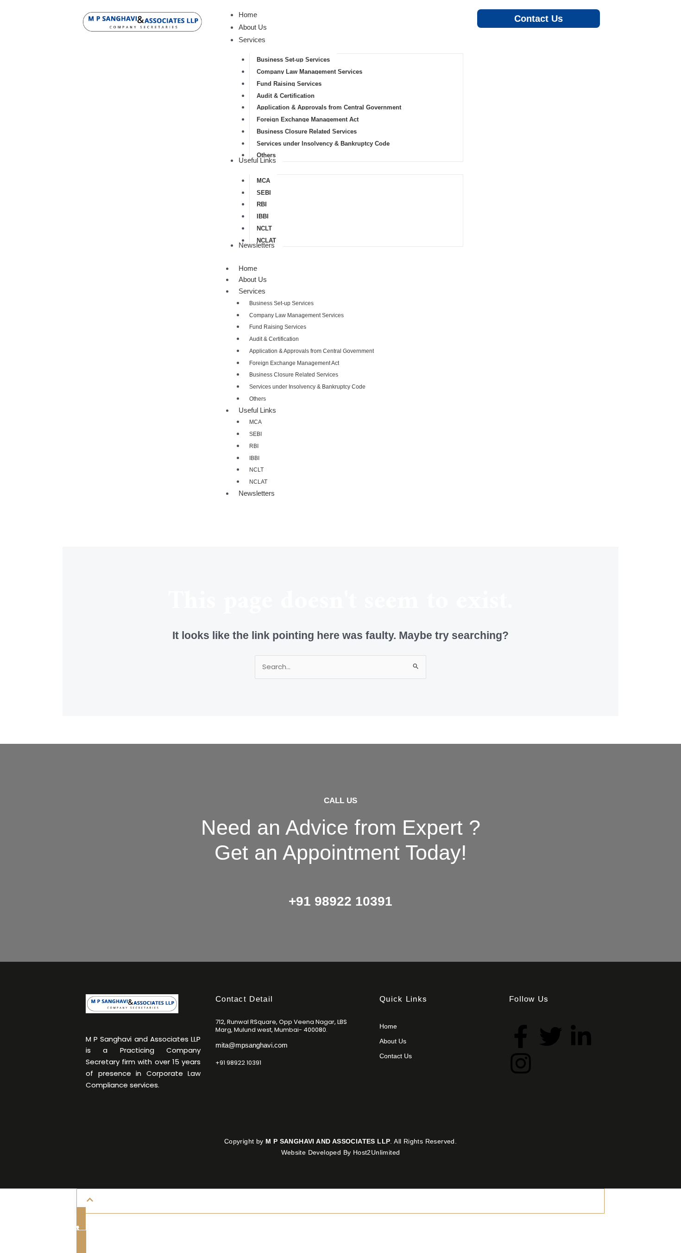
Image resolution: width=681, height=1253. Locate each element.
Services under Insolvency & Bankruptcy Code (307, 387)
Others (257, 399)
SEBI (255, 434)
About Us (253, 279)
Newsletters (257, 493)
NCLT (256, 470)
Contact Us (538, 18)
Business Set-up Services (281, 303)
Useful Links (257, 410)
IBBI (254, 458)
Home (248, 268)
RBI (254, 446)
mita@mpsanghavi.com (251, 1045)
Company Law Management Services (296, 315)
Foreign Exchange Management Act (294, 363)
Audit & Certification (274, 339)
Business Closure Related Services (293, 374)
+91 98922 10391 (340, 901)
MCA (255, 422)
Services (252, 291)
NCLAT (258, 482)
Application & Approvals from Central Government (311, 351)
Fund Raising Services (277, 327)
